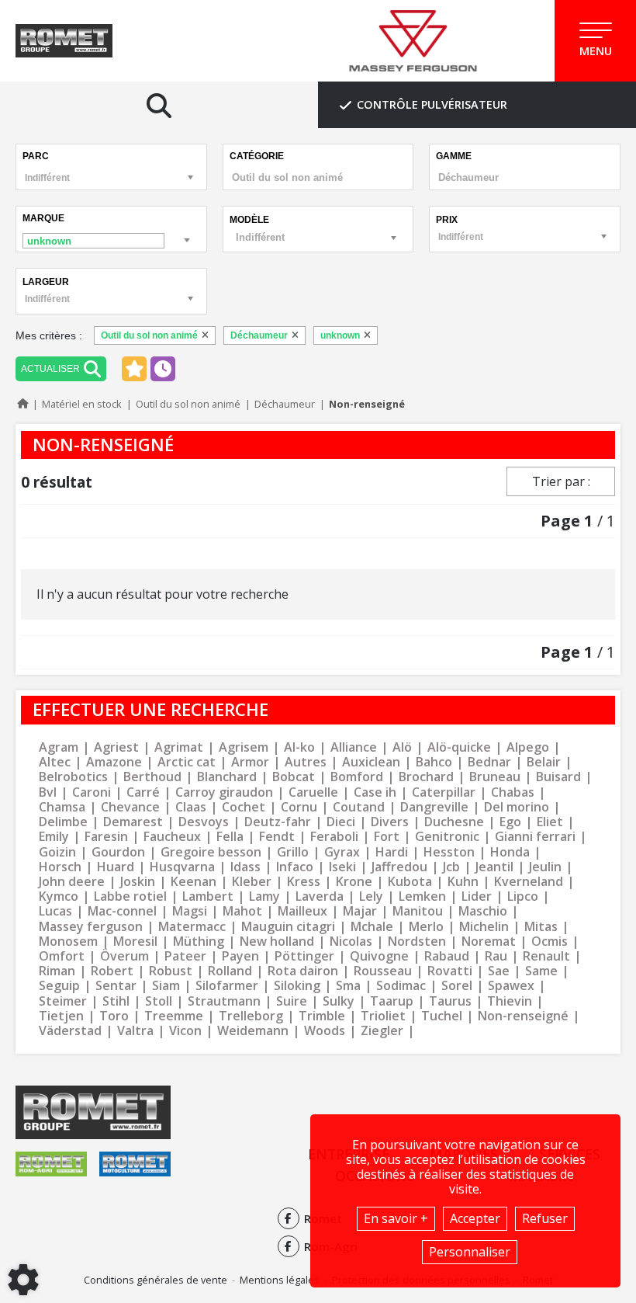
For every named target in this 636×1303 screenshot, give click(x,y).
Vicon (185, 1030)
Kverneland (528, 881)
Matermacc (192, 926)
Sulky (338, 1001)
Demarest (133, 822)
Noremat (488, 941)
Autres (306, 762)
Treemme (173, 1016)
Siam (166, 985)
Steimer (63, 1001)
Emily (54, 836)
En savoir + (396, 1218)
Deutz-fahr (277, 822)
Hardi (391, 852)
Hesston (449, 852)
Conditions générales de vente (155, 1280)
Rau (496, 956)
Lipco (522, 896)
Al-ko (299, 747)
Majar (360, 911)
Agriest (116, 747)
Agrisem (243, 747)
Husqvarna (182, 867)
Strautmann (224, 1001)
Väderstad (70, 1030)
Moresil (135, 941)
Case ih (375, 792)
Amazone (114, 762)
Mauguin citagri (288, 926)
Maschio (482, 911)
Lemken (422, 896)
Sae (499, 971)
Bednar (489, 762)
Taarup (391, 1001)
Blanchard (227, 777)
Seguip (59, 985)
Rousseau (383, 971)
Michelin (484, 926)
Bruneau (494, 777)
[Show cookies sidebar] (23, 1279)
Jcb (451, 867)
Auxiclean (371, 762)
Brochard (426, 777)
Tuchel (441, 1016)
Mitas (541, 926)
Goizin (57, 852)
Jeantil (494, 867)
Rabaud (446, 956)
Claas (190, 807)
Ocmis (549, 941)
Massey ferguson (91, 926)
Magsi (189, 911)
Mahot (242, 911)
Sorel (456, 985)
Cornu (299, 807)
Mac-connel (122, 911)
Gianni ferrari (535, 836)
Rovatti (449, 971)
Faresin (106, 836)
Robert (112, 971)
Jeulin (545, 867)
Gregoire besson (211, 852)
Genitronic (447, 836)
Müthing (198, 941)
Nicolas (351, 941)
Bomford (356, 777)
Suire (291, 1001)
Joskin (137, 881)
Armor (250, 762)
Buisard (558, 777)
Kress (303, 881)
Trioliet (383, 1016)
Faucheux (172, 836)
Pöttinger (304, 956)
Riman (57, 971)
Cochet (243, 807)
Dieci (341, 822)
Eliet (550, 822)
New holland (277, 941)
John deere (72, 881)
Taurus (450, 1001)
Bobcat (293, 777)
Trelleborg (251, 1016)
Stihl (116, 1001)
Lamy (264, 896)
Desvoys (203, 822)
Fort (386, 836)
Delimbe (63, 822)
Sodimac (401, 985)
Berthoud (152, 777)
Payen (240, 956)
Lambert (207, 896)
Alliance (353, 747)
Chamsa (62, 807)
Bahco (434, 762)
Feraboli (334, 836)
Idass (245, 867)
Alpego (527, 747)
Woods (324, 1030)
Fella (230, 836)
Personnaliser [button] (469, 1251)
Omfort (62, 956)
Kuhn (463, 881)
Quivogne (379, 956)
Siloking (297, 985)
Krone (354, 881)
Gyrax (342, 852)
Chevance (130, 807)
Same (541, 971)
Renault (546, 956)
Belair (544, 762)
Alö (402, 747)
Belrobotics (73, 777)
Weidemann (253, 1030)
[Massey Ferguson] (413, 41)
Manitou (417, 911)
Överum (124, 956)
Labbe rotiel (130, 896)
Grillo (293, 852)
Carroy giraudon (224, 792)
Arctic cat (186, 762)
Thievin (509, 1001)
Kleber (251, 881)
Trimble (322, 1016)
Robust (170, 971)
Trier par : (561, 481)
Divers (390, 822)
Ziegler (382, 1030)
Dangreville (434, 807)
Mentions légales (280, 1280)
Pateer (185, 956)
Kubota (410, 881)
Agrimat (178, 747)
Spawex (511, 985)
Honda (510, 852)
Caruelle (313, 792)
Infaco (294, 867)
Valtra (135, 1030)
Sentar (116, 985)
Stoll (158, 1001)
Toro (114, 1016)
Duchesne (454, 822)
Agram (58, 747)
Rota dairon (303, 971)
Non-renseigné (523, 1016)
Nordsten (417, 941)
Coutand (359, 807)
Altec (55, 762)
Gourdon (118, 852)
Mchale (372, 926)
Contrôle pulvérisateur (432, 104)
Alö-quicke (459, 747)
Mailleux (302, 911)
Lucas (55, 911)
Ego (510, 822)
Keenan (193, 881)
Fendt (277, 836)
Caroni (91, 792)
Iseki (342, 867)
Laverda (320, 896)
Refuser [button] (545, 1218)
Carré (143, 792)
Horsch (60, 867)
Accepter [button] (475, 1218)
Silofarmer (226, 985)
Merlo (426, 926)
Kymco (58, 896)
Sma (348, 985)
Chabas (512, 792)
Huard (115, 867)
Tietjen (61, 1016)
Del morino (516, 807)
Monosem (68, 941)
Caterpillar (443, 792)
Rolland (230, 971)
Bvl (48, 792)
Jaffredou (399, 867)
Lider (476, 896)
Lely (371, 896)
